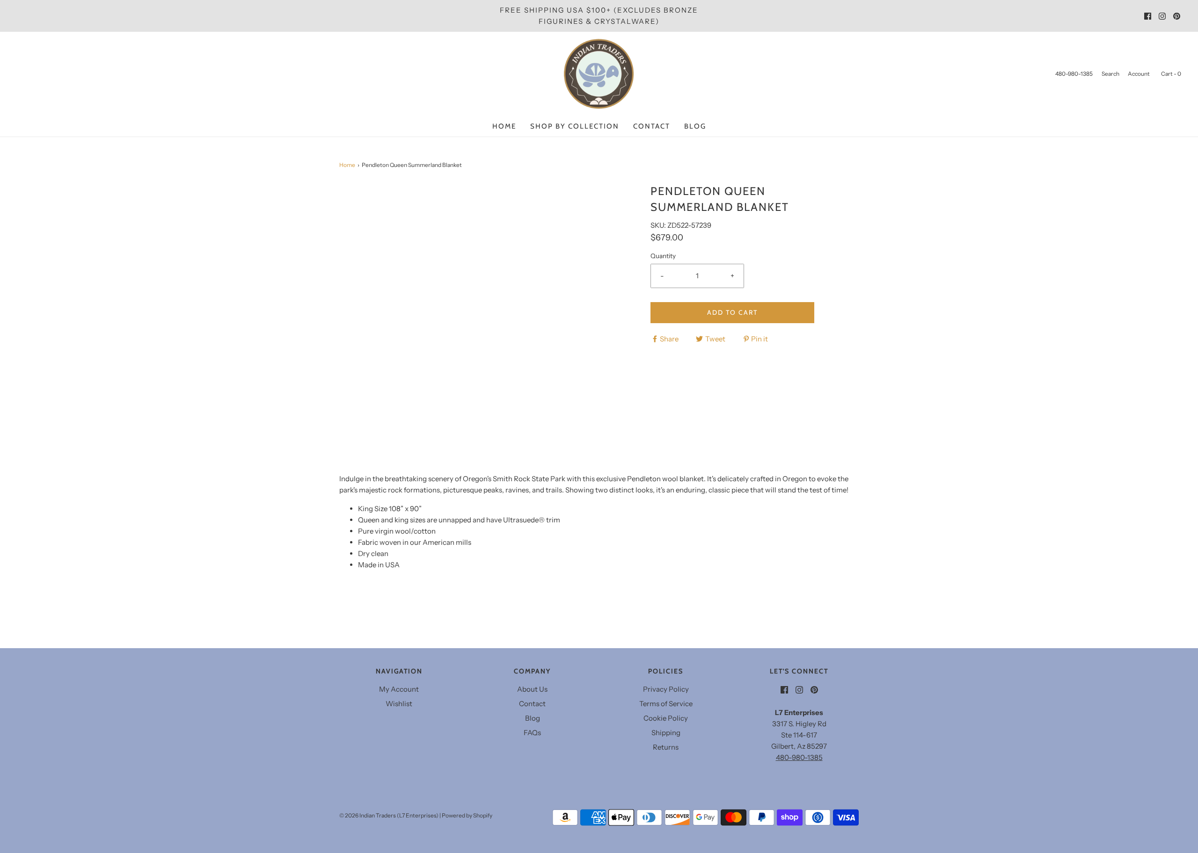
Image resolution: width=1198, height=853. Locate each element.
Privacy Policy (666, 689)
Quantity (663, 256)
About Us (532, 689)
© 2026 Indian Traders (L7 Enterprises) (388, 815)
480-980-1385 (799, 757)
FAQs (532, 732)
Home (504, 126)
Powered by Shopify (467, 815)
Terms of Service (666, 703)
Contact (651, 126)
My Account (399, 689)
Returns (666, 747)
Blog (695, 126)
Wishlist (399, 703)
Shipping (665, 732)
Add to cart (732, 312)
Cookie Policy (665, 718)
